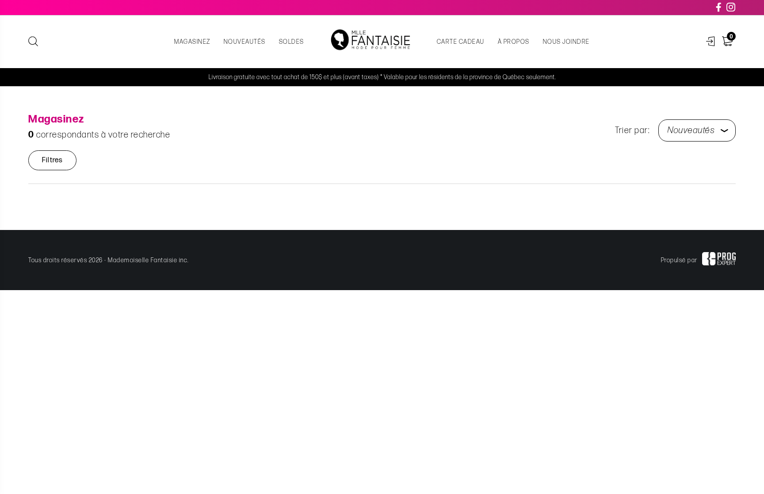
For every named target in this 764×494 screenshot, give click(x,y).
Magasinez (192, 42)
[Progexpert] (719, 260)
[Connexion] (710, 42)
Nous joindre (566, 42)
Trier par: (632, 130)
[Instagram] (731, 7)
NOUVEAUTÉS (245, 42)
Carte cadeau (461, 42)
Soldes (291, 42)
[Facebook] (719, 7)
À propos (514, 42)
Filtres (52, 160)
